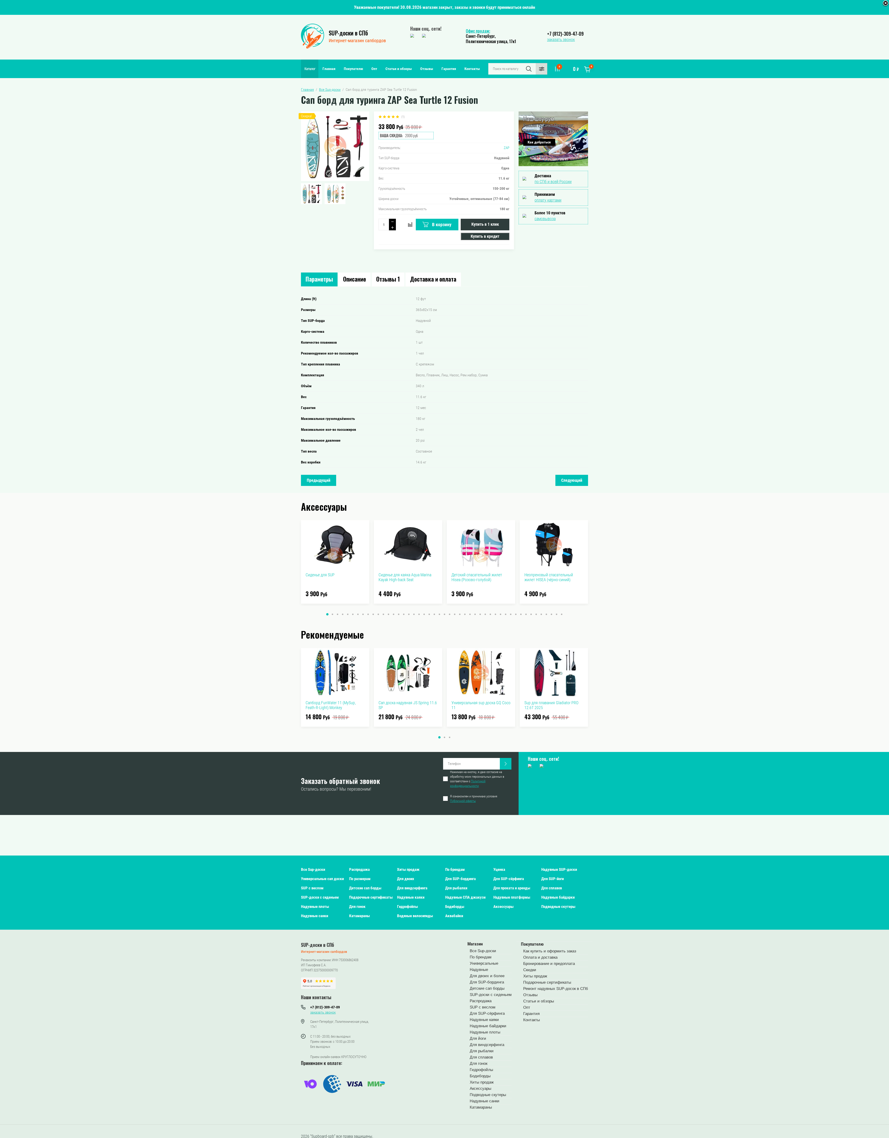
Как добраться (539, 142)
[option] (335, 146)
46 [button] (556, 614)
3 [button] (337, 614)
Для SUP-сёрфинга (508, 878)
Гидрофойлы (407, 906)
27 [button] (459, 614)
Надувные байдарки (558, 897)
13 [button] (388, 614)
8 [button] (363, 614)
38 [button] (515, 614)
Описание (354, 279)
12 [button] (383, 614)
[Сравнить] (410, 224)
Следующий (571, 480)
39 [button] (521, 614)
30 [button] (475, 614)
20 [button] (424, 614)
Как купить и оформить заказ (549, 951)
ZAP (506, 148)
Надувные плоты (315, 906)
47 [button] (561, 614)
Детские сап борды (365, 888)
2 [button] (332, 614)
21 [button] (429, 614)
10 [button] (373, 614)
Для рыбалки (456, 888)
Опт (374, 69)
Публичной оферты (463, 801)
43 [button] (541, 614)
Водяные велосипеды (415, 915)
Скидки (529, 970)
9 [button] (368, 614)
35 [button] (500, 614)
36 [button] (505, 614)
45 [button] (551, 614)
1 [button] (327, 614)
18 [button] (414, 614)
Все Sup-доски (313, 869)
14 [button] (393, 614)
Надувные (479, 969)
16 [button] (403, 614)
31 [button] (480, 614)
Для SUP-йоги (552, 878)
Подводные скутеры (558, 906)
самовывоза (545, 218)
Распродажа (359, 869)
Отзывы (426, 69)
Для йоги (478, 1038)
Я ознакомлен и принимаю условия (473, 798)
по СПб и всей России (553, 181)
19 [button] (419, 614)
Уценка (499, 869)
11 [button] (378, 614)
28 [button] (465, 614)
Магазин (475, 944)
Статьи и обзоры (398, 69)
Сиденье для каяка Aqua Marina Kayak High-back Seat (405, 577)
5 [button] (347, 614)
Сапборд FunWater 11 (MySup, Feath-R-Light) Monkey (331, 705)
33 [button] (490, 614)
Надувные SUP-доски (559, 869)
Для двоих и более (487, 976)
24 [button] (444, 614)
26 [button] (454, 614)
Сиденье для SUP (320, 574)
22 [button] (434, 614)
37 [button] (510, 614)
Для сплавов (551, 888)
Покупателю (353, 69)
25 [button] (449, 614)
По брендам (455, 869)
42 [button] (536, 614)
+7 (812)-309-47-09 (565, 33)
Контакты (472, 69)
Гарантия (448, 69)
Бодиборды (454, 906)
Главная (328, 69)
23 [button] (439, 614)
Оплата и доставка (540, 957)
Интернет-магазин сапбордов (357, 40)
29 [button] (470, 614)
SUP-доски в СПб (348, 33)
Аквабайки (454, 915)
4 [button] (342, 614)
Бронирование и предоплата (549, 963)
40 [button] (526, 614)
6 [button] (353, 614)
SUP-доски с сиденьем (320, 897)
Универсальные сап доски (322, 878)
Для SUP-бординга (460, 878)
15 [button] (398, 614)
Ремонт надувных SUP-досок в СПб (555, 988)
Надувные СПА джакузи (465, 897)
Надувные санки (314, 915)
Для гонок (357, 906)
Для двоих (405, 878)
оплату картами (548, 200)
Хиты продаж (408, 869)
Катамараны (359, 915)
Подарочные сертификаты (371, 897)
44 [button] (546, 614)
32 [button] (485, 614)
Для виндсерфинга (412, 888)
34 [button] (495, 614)
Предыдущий (318, 480)
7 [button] (358, 614)
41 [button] (531, 614)
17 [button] (409, 614)
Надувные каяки (410, 897)
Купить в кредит (485, 236)
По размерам (359, 878)
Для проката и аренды (511, 888)
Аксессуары (503, 906)
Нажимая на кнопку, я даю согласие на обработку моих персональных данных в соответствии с (477, 779)
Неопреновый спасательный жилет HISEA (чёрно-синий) (548, 577)
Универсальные (484, 963)
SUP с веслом (312, 888)
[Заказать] (505, 764)
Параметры (319, 279)
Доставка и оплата (433, 279)
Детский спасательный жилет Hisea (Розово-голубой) (476, 577)
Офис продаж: (478, 31)
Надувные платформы (511, 897)
